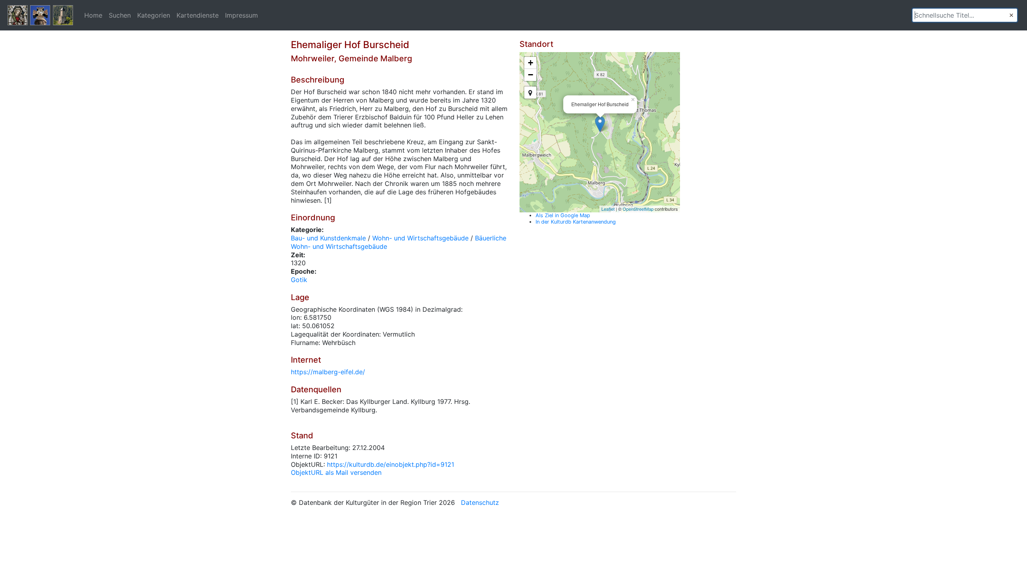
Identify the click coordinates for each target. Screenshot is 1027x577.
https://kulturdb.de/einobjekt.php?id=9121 (390, 464)
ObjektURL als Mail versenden (336, 472)
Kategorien (153, 15)
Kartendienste (198, 15)
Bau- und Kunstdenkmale (328, 238)
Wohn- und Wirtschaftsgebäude (420, 238)
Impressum (241, 15)
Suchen (120, 15)
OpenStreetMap (638, 209)
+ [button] (530, 63)
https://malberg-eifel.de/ (328, 372)
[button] (1011, 15)
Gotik (299, 280)
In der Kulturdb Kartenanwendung (576, 222)
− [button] (530, 75)
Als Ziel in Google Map (563, 215)
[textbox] (965, 15)
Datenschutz (480, 502)
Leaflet (608, 209)
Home (93, 15)
